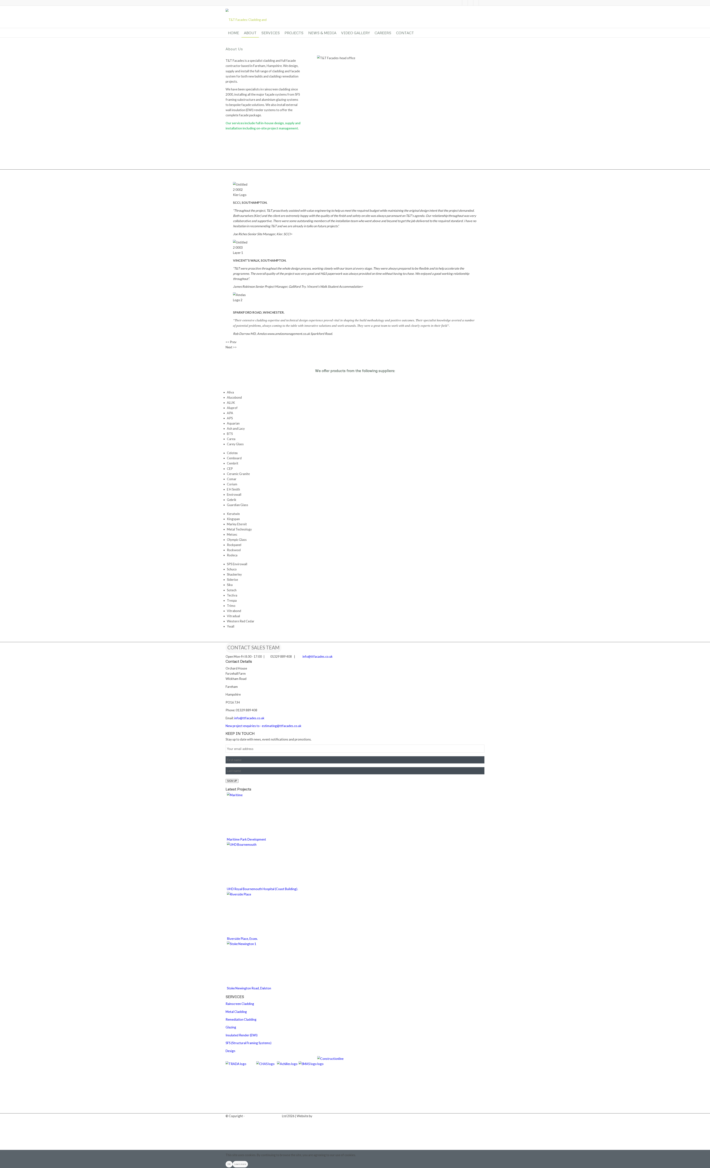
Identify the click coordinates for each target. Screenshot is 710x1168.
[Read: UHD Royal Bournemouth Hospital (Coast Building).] (249, 844)
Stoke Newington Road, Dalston (249, 988)
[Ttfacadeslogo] (250, 17)
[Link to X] (465, 3)
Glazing (231, 1027)
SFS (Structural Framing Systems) (248, 1043)
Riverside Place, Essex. (242, 939)
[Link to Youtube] (481, 3)
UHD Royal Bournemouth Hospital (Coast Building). (262, 889)
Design (230, 1051)
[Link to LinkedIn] (459, 3)
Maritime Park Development (246, 839)
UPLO (317, 1116)
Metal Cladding (236, 1012)
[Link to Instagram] (476, 3)
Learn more (240, 1164)
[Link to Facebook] (470, 3)
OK (229, 1164)
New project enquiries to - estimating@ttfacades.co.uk (263, 726)
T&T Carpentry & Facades (263, 1116)
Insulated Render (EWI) (242, 1035)
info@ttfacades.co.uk (317, 656)
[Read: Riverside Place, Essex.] (249, 894)
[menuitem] (233, 32)
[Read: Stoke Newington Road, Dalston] (249, 944)
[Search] (482, 32)
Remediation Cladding (241, 1019)
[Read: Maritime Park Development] (249, 795)
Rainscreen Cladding (240, 1004)
